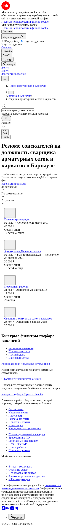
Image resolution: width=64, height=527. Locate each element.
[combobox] (17, 110)
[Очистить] (6, 118)
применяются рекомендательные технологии (31, 487)
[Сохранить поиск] (5, 132)
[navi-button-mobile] (5, 78)
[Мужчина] (10, 213)
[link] (7, 59)
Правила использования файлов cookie (25, 27)
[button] (5, 67)
